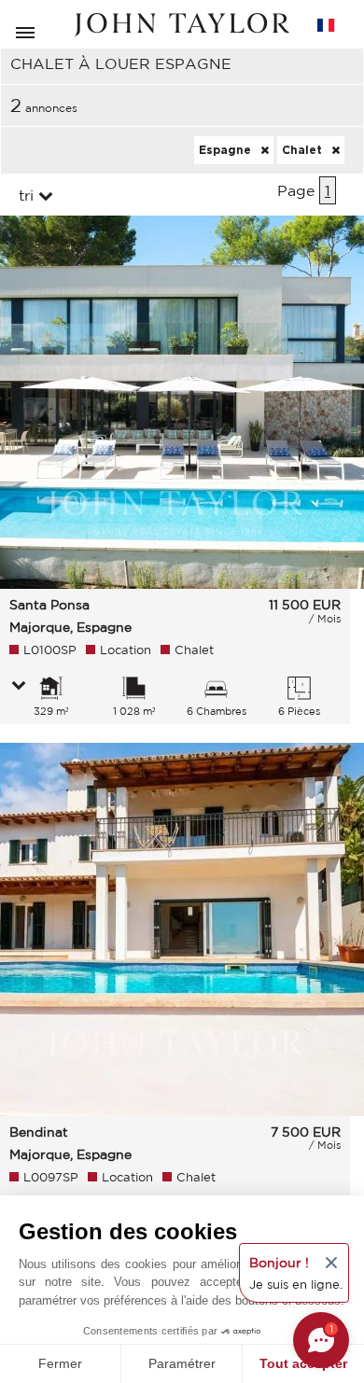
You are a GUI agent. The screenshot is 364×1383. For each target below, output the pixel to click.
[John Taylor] (182, 24)
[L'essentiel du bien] (18, 687)
